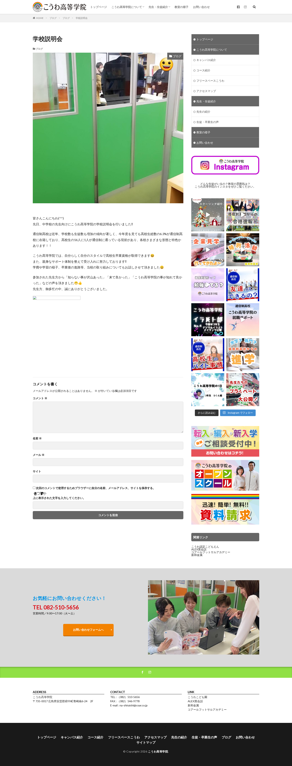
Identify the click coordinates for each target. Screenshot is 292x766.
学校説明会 (82, 17)
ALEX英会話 (198, 549)
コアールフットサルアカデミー (210, 552)
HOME (40, 17)
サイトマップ (146, 742)
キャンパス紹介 (206, 60)
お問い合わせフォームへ (88, 629)
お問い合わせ (201, 7)
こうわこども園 (197, 697)
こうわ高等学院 (158, 751)
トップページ (98, 7)
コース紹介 (203, 70)
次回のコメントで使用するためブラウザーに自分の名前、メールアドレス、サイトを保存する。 (96, 488)
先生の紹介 (203, 111)
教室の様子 (182, 7)
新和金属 (196, 555)
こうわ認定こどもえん (205, 546)
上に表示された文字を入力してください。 (59, 498)
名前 (37, 438)
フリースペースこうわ (210, 80)
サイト (37, 471)
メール (38, 454)
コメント (40, 398)
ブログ (53, 17)
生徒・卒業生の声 (207, 122)
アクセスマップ (206, 91)
